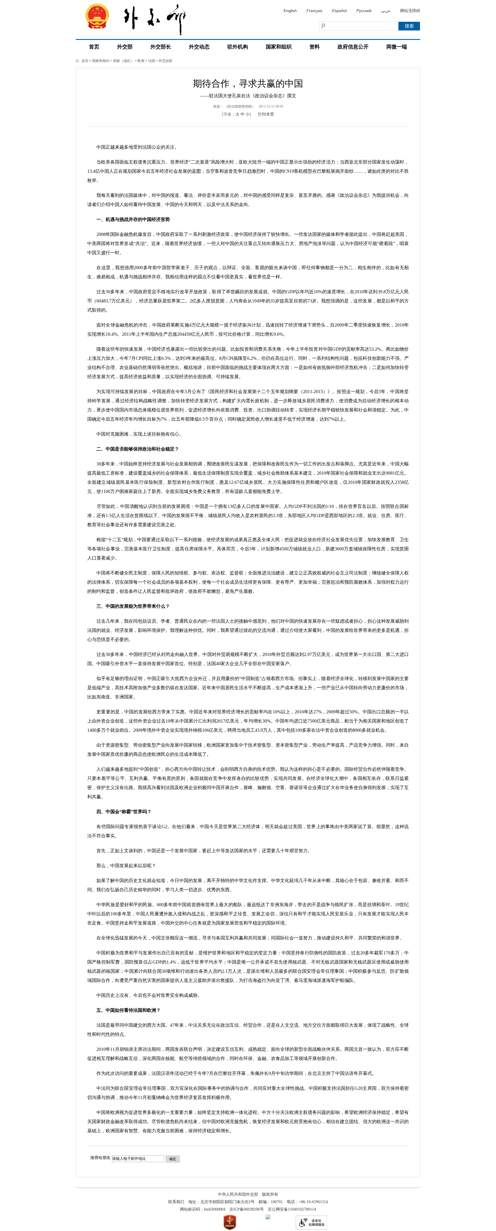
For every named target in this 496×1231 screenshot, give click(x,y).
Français (314, 10)
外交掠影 (166, 61)
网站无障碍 (410, 10)
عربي (385, 10)
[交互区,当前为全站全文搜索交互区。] (347, 26)
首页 (94, 47)
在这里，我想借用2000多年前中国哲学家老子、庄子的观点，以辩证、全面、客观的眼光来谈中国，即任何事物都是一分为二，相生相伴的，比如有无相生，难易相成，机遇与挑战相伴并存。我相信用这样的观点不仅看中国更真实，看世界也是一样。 (248, 272)
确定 (172, 1159)
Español (339, 10)
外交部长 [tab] (160, 47)
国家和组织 (100, 61)
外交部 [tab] (125, 47)
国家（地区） (123, 61)
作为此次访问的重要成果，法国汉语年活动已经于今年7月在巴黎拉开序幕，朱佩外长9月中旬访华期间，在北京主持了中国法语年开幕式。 (232, 1073)
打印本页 (266, 114)
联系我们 (176, 1202)
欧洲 (140, 61)
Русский (363, 10)
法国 (151, 61)
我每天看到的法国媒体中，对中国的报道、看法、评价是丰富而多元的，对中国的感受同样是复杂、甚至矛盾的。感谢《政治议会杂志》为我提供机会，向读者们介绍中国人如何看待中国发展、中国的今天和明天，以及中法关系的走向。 (248, 200)
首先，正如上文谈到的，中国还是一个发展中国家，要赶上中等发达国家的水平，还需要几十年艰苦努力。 (199, 850)
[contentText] (248, 636)
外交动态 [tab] (199, 47)
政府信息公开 (353, 47)
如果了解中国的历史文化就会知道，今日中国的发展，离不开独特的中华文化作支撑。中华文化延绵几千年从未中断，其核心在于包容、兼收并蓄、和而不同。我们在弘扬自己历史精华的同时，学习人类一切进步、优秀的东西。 (248, 885)
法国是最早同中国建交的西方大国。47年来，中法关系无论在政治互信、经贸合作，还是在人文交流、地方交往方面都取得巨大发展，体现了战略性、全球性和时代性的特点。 (248, 1030)
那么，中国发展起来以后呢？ (121, 865)
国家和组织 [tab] (279, 47)
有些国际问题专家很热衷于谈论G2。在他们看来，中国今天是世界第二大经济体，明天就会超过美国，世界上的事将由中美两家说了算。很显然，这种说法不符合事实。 (248, 831)
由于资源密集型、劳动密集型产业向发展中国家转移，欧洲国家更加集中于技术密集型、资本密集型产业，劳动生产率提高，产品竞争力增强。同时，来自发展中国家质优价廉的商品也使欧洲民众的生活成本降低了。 (248, 750)
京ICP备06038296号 (246, 1209)
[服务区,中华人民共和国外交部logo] (140, 18)
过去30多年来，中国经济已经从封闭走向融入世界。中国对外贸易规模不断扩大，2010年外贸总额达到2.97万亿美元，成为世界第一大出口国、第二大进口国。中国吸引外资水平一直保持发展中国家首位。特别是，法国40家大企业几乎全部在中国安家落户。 (248, 659)
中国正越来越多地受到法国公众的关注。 (133, 147)
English (290, 10)
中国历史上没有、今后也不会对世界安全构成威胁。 (144, 995)
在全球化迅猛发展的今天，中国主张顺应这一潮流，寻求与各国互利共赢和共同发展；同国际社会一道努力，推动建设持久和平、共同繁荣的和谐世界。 (245, 937)
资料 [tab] (314, 47)
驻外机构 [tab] (237, 47)
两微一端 (396, 47)
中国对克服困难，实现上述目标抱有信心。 (135, 434)
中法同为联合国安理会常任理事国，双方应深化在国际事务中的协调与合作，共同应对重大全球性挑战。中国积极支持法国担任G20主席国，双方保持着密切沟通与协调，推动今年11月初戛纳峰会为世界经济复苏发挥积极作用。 (248, 1093)
